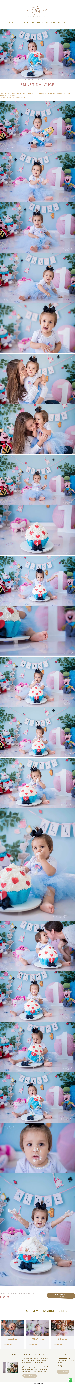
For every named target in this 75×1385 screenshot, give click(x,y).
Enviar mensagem (64, 1358)
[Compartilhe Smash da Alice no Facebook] (0, 1297)
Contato (45, 22)
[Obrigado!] (32, 147)
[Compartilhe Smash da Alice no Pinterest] (8, 1297)
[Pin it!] (43, 147)
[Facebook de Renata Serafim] (58, 1366)
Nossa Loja (62, 22)
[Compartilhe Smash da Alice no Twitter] (4, 1297)
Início (11, 22)
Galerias (26, 22)
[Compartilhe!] (37, 147)
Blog (53, 22)
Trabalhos (36, 22)
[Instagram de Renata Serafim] (61, 1366)
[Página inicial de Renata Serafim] (37, 11)
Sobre (18, 22)
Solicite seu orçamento (61, 1295)
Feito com (37, 1383)
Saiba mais (29, 1376)
